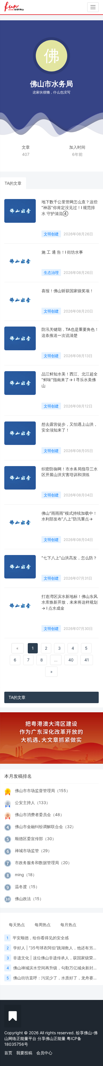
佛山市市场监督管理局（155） (42, 790)
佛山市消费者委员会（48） (39, 814)
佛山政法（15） (29, 898)
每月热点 (68, 924)
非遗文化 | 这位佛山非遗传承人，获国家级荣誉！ (57, 957)
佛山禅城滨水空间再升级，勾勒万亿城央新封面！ (57, 967)
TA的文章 (13, 183)
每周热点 (43, 924)
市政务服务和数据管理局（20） (43, 862)
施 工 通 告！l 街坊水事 (62, 252)
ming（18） (26, 874)
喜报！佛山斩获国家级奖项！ (67, 290)
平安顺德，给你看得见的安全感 (41, 937)
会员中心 (44, 1052)
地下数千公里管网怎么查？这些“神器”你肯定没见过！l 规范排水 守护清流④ (69, 207)
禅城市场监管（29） (33, 850)
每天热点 (17, 924)
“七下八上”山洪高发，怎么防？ (69, 557)
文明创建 (51, 234)
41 (86, 659)
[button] (7, 738)
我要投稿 (24, 1052)
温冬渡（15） (27, 886)
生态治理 (51, 272)
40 (71, 659)
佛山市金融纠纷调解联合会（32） (45, 826)
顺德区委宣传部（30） (35, 838)
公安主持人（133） (32, 802)
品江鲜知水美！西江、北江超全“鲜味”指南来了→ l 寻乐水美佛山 (69, 379)
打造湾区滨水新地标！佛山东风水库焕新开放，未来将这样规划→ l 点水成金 (69, 602)
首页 (8, 1052)
